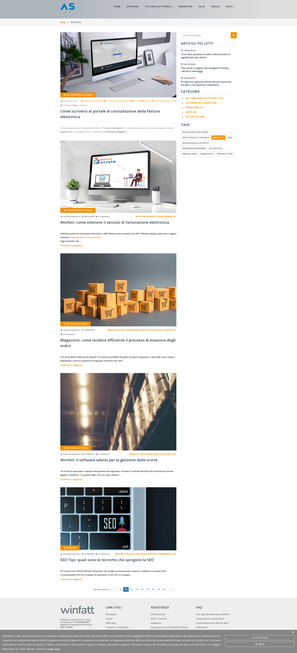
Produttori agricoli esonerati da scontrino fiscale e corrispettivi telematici (206, 83)
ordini (138, 330)
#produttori (225, 153)
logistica (160, 330)
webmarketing (168, 554)
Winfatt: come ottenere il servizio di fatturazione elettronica (114, 222)
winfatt (147, 101)
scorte (172, 454)
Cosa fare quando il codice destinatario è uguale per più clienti (205, 56)
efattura (136, 101)
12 (126, 589)
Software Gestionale (77, 323)
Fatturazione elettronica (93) (204, 98)
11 (120, 589)
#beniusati (206, 153)
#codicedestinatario (195, 132)
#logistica (215, 148)
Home (117, 6)
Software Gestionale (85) (201, 102)
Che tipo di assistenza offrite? (213, 614)
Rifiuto (261, 644)
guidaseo (143, 554)
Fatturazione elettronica (79, 95)
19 (164, 589)
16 (147, 589)
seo (119, 554)
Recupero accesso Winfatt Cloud (169, 627)
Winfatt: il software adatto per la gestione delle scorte (109, 459)
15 (142, 589)
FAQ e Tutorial (159, 618)
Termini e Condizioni (117, 627)
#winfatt (218, 137)
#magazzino (189, 153)
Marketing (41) (194, 107)
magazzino (115, 330)
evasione (128, 330)
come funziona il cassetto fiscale (85, 237)
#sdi (229, 137)
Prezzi (109, 618)
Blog (202, 6)
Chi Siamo (111, 614)
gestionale (161, 454)
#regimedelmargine (194, 148)
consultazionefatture (164, 101)
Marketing (71, 547)
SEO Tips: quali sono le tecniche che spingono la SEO (107, 559)
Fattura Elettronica (158, 6)
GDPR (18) (191, 112)
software (147, 454)
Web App (111, 622)
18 (158, 589)
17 (153, 589)
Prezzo (215, 6)
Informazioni (158, 614)
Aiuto (229, 6)
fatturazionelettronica (117, 101)
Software (132, 6)
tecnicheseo (129, 554)
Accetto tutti (261, 637)
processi (148, 330)
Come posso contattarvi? (210, 618)
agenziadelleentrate (92, 101)
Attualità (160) (195, 116)
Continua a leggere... (72, 245)
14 (137, 589)
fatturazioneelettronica (151, 216)
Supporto (156, 622)
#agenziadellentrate (195, 142)
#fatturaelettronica (195, 137)
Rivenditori (185, 6)
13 (131, 589)
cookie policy (53, 648)
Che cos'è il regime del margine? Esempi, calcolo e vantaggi (205, 69)
